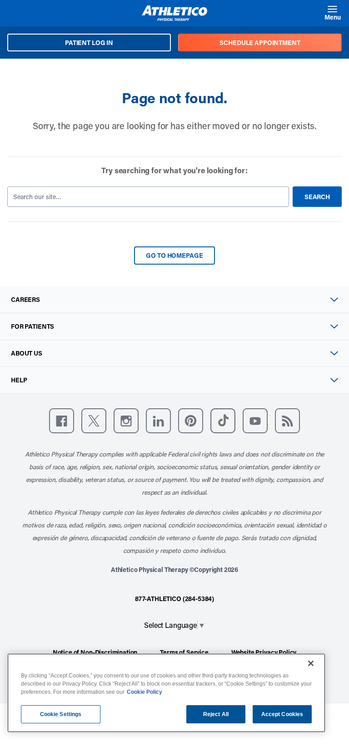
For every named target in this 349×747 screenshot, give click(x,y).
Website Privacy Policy (263, 652)
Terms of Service (184, 652)
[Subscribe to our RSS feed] (287, 420)
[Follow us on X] (93, 420)
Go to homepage (174, 255)
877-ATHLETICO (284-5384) (174, 598)
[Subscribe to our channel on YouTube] (255, 420)
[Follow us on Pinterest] (190, 420)
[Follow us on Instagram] (126, 420)
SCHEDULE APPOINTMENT (259, 42)
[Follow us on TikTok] (222, 420)
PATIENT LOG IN (89, 42)
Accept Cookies (282, 714)
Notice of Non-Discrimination (95, 652)
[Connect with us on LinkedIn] (158, 420)
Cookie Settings (61, 714)
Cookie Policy (144, 692)
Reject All (216, 714)
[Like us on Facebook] (61, 420)
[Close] (311, 663)
